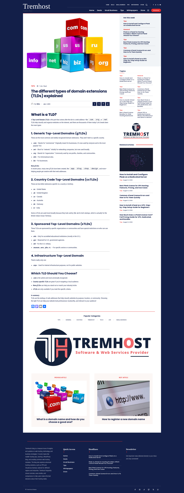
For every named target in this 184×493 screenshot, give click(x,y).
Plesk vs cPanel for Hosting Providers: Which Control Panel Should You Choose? (135, 33)
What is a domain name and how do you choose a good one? (60, 421)
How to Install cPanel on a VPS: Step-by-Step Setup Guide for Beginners (135, 60)
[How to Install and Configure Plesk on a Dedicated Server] (136, 159)
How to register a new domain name (123, 419)
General (126, 29)
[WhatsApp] (108, 104)
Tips (33, 86)
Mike (38, 104)
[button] (146, 4)
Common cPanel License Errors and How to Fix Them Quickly (137, 51)
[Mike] (32, 104)
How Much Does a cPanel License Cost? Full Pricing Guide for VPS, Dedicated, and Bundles (144, 103)
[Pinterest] (103, 104)
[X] (158, 5)
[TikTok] (144, 490)
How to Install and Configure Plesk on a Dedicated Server (136, 24)
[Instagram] (155, 5)
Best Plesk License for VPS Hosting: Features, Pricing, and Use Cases (136, 43)
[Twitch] (149, 490)
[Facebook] (153, 5)
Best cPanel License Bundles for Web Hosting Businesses (126, 114)
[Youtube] (160, 5)
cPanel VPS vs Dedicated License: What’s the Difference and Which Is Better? (145, 115)
